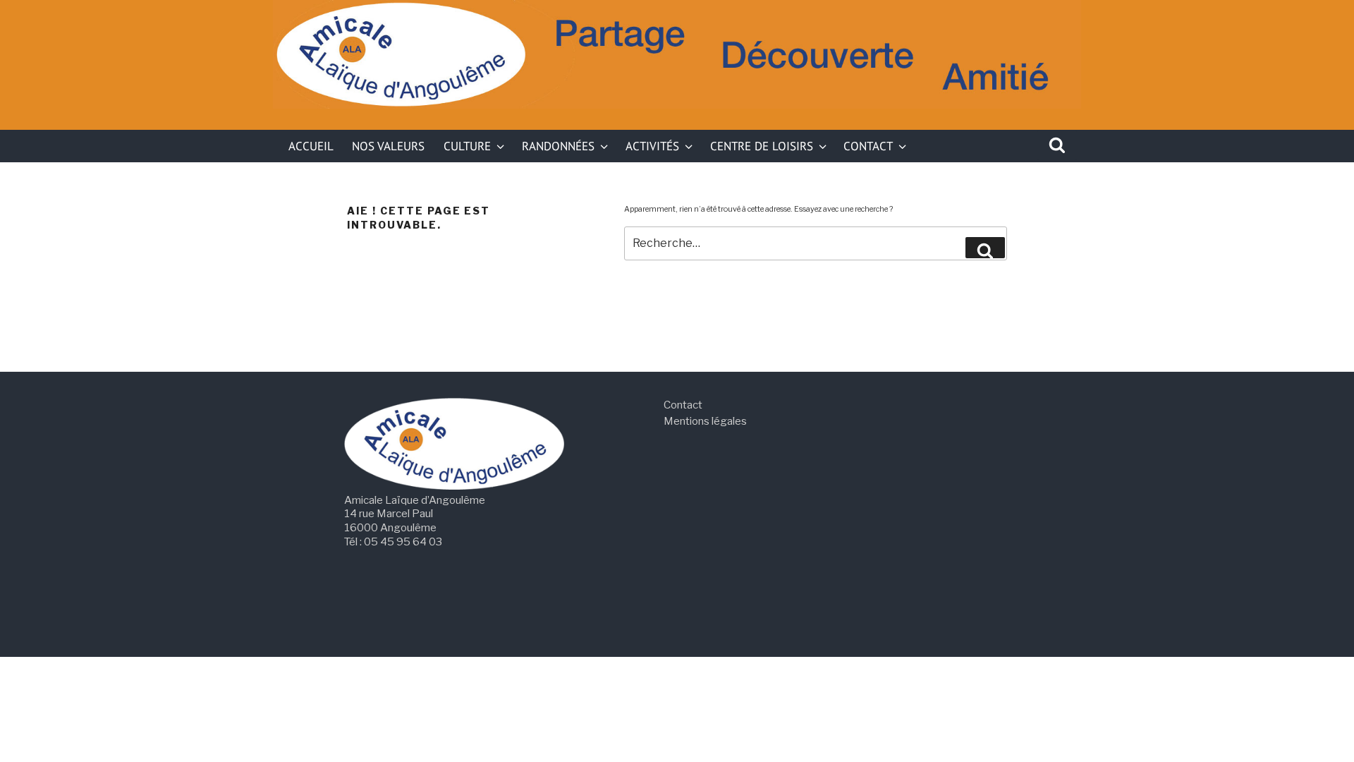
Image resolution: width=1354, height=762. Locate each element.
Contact (868, 146)
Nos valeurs (388, 146)
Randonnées (558, 146)
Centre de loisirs (761, 146)
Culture (467, 146)
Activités (652, 146)
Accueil (311, 146)
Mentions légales (705, 421)
